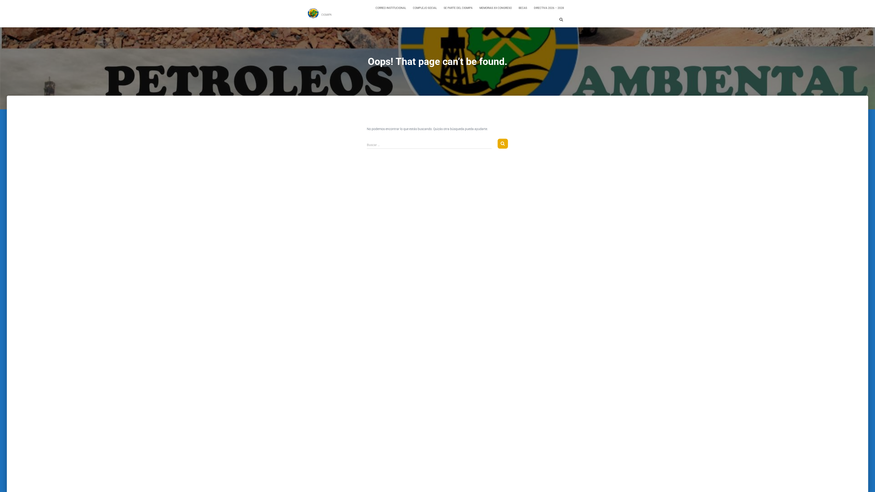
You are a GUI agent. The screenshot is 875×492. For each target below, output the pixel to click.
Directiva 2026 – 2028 (549, 8)
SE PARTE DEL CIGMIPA (458, 8)
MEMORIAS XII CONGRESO (495, 8)
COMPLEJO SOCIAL (425, 8)
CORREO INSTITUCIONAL (391, 8)
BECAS (523, 8)
